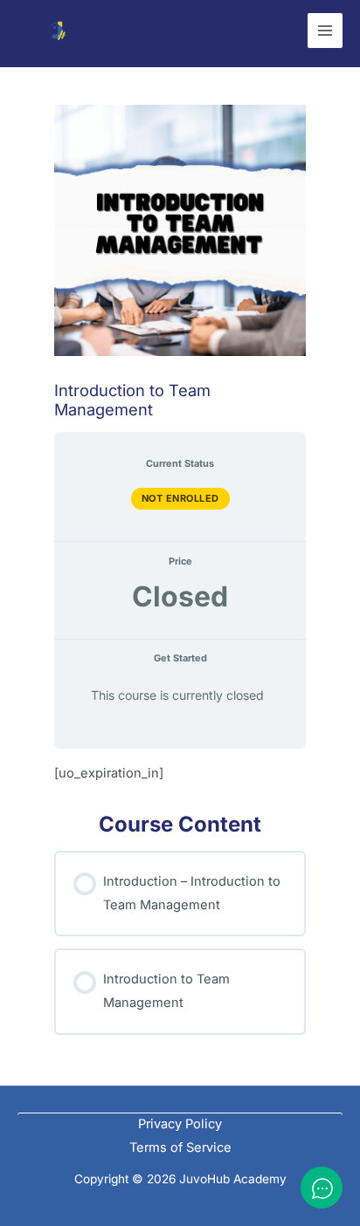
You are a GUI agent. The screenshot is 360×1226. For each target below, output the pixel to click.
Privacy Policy (180, 1124)
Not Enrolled (180, 498)
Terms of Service (180, 1147)
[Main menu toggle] (325, 30)
